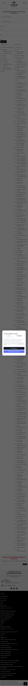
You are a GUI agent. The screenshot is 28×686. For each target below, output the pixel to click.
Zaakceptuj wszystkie (14, 351)
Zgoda (9, 335)
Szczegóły (19, 335)
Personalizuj (14, 348)
